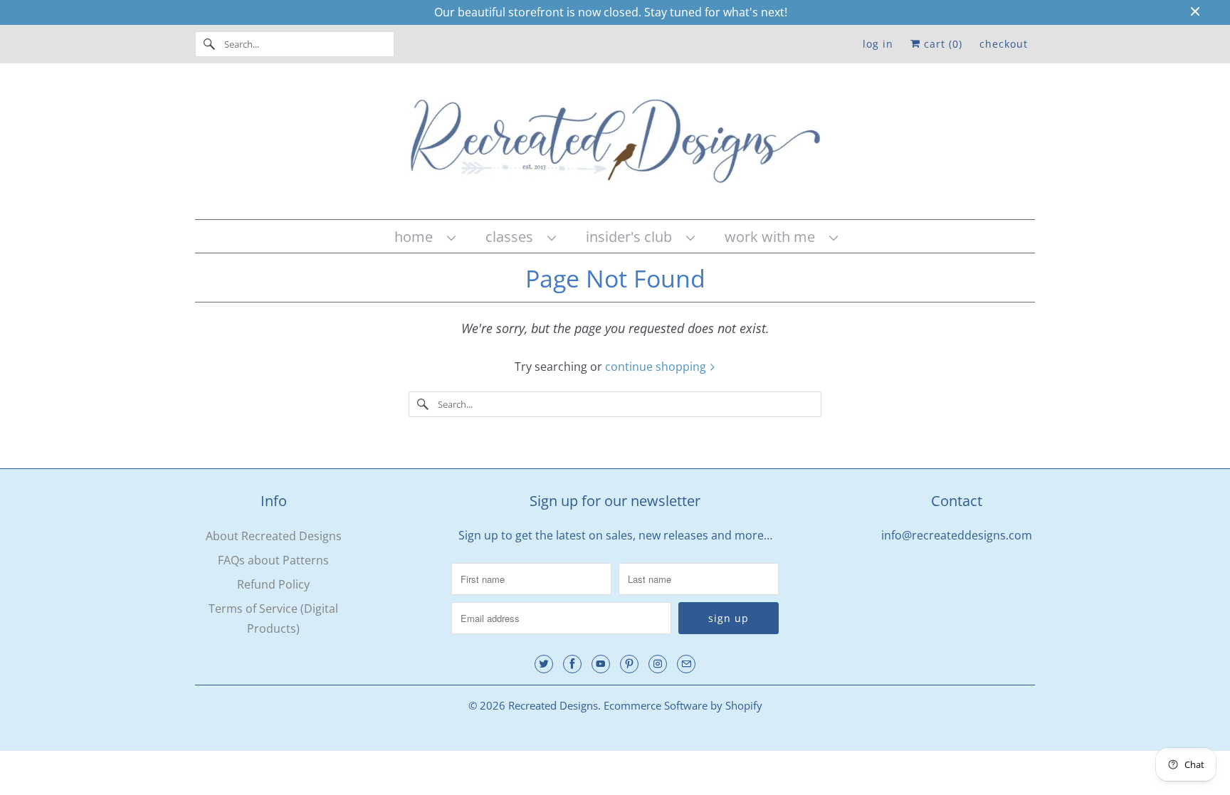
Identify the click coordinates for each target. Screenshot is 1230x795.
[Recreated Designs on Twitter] (544, 664)
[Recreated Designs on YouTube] (601, 664)
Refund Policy (273, 584)
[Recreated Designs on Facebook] (572, 664)
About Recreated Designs (274, 536)
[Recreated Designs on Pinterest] (629, 664)
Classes (512, 236)
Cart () (941, 44)
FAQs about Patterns (273, 560)
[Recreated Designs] (615, 145)
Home (417, 236)
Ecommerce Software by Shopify (683, 705)
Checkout (1003, 44)
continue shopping (657, 366)
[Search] (209, 44)
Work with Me (773, 236)
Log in (878, 44)
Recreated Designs (553, 705)
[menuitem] (424, 236)
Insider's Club (632, 236)
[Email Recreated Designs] (686, 664)
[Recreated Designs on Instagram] (657, 664)
